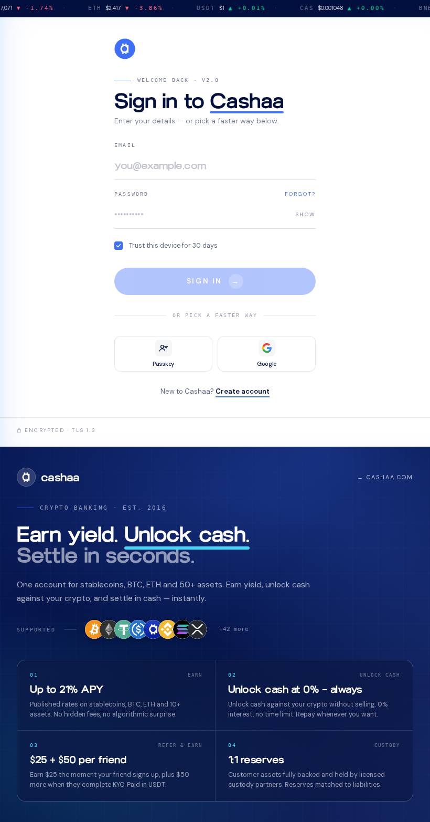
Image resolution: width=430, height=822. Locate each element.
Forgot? (300, 194)
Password (131, 194)
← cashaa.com (385, 477)
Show (306, 213)
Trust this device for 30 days (173, 245)
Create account (243, 391)
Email (125, 145)
